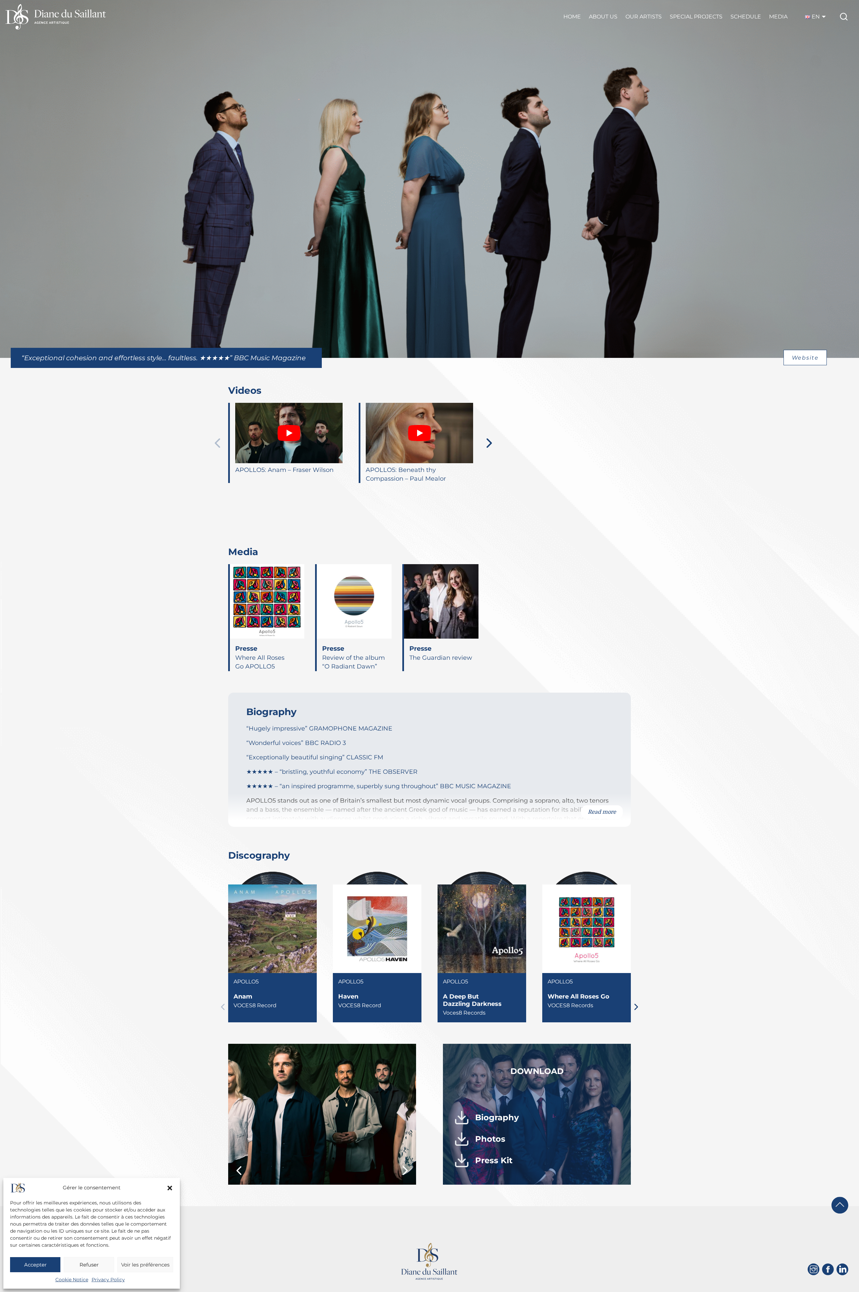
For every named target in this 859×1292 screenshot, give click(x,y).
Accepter (35, 1264)
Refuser (89, 1264)
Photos (490, 1139)
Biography (497, 1117)
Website (805, 358)
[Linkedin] (842, 1269)
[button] (169, 1188)
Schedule (745, 16)
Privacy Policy (108, 1280)
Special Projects (696, 16)
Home (572, 16)
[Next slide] (489, 443)
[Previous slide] (217, 443)
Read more (602, 812)
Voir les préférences (145, 1264)
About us (603, 16)
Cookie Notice (71, 1280)
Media (778, 16)
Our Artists (643, 16)
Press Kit (493, 1160)
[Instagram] (813, 1269)
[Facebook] (828, 1269)
